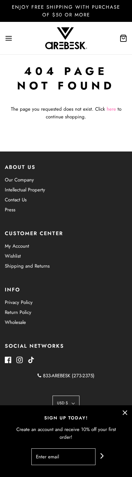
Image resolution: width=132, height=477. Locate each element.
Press (10, 209)
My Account (17, 246)
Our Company (19, 179)
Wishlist (13, 256)
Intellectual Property (25, 189)
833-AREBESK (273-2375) (68, 375)
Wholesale (15, 322)
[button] (66, 403)
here (111, 109)
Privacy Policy (19, 302)
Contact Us (16, 199)
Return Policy (18, 312)
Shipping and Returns (27, 266)
